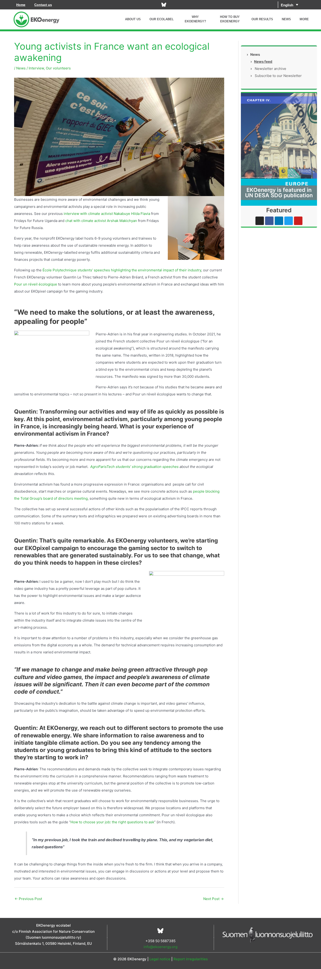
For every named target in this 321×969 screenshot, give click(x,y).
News (21, 68)
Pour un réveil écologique (35, 284)
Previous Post (28, 899)
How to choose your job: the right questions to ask (112, 822)
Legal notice (159, 959)
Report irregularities (190, 959)
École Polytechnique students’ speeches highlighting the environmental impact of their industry (122, 270)
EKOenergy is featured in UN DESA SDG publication (279, 193)
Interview (36, 68)
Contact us (43, 5)
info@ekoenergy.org (160, 947)
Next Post (213, 899)
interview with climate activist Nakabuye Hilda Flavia (106, 213)
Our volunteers (58, 68)
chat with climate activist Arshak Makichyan (101, 220)
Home (20, 5)
